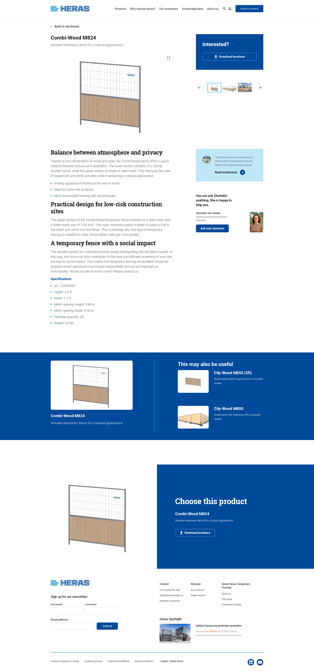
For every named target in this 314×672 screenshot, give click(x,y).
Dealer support (198, 595)
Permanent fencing (231, 604)
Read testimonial (226, 172)
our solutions (211, 631)
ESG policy (227, 599)
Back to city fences (66, 26)
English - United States (172, 661)
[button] (199, 87)
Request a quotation (170, 600)
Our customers (168, 9)
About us (212, 9)
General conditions (144, 661)
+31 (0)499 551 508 (170, 589)
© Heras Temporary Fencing (65, 661)
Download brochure (232, 56)
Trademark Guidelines (118, 661)
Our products (197, 589)
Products (120, 9)
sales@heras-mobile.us (171, 595)
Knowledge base (192, 9)
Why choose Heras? (142, 9)
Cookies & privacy (93, 661)
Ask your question (212, 228)
